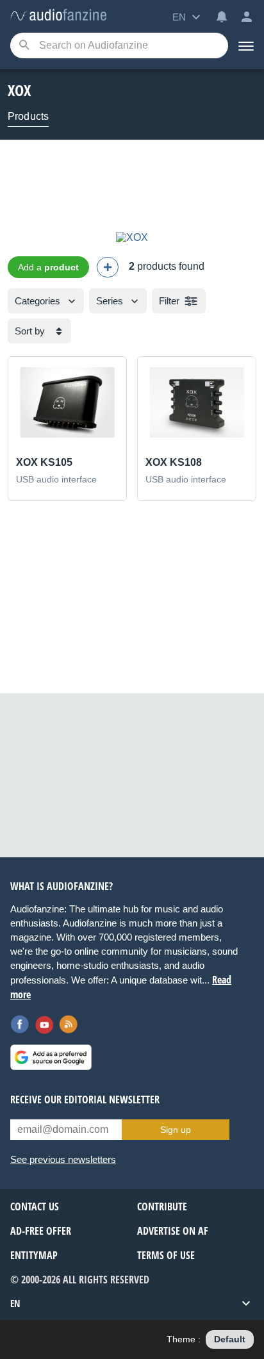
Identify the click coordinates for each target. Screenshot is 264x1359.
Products (28, 116)
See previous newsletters (63, 1159)
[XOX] (132, 237)
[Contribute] (108, 267)
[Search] (24, 45)
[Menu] (246, 45)
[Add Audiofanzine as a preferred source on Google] (51, 1057)
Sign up (175, 1129)
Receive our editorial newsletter (85, 1099)
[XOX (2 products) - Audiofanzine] (58, 15)
